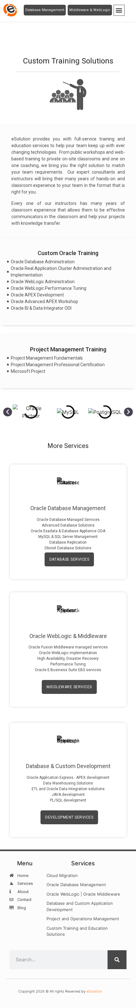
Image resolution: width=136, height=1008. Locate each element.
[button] (119, 10)
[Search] (117, 959)
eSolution (94, 991)
